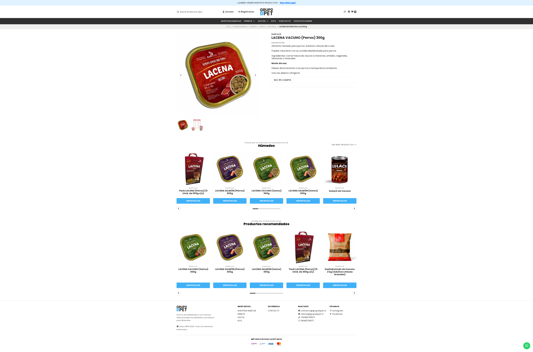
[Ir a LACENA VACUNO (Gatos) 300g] (266, 169)
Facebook (337, 314)
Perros (248, 21)
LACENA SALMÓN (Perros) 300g (230, 192)
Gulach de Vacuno (340, 191)
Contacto (285, 21)
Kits (273, 21)
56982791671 (307, 321)
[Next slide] (255, 75)
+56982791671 (308, 317)
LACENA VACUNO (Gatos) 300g (266, 192)
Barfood (254, 27)
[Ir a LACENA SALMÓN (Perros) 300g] (230, 169)
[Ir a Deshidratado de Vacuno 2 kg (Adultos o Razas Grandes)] (339, 247)
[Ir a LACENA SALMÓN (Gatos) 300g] (303, 169)
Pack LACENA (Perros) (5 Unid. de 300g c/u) (193, 192)
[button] (179, 208)
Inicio (228, 27)
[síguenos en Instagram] (344, 11)
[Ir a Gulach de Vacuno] (339, 169)
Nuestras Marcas (231, 21)
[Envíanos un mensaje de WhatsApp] (526, 345)
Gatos (262, 21)
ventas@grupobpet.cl (312, 314)
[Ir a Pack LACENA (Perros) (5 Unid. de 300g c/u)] (193, 169)
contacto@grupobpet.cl (313, 311)
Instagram (337, 311)
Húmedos (272, 27)
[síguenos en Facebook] (349, 11)
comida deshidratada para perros (317, 50)
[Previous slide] (181, 75)
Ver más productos (343, 145)
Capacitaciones (303, 21)
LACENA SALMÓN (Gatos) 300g (303, 192)
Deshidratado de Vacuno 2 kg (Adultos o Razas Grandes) (340, 272)
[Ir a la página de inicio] (266, 11)
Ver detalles (193, 201)
